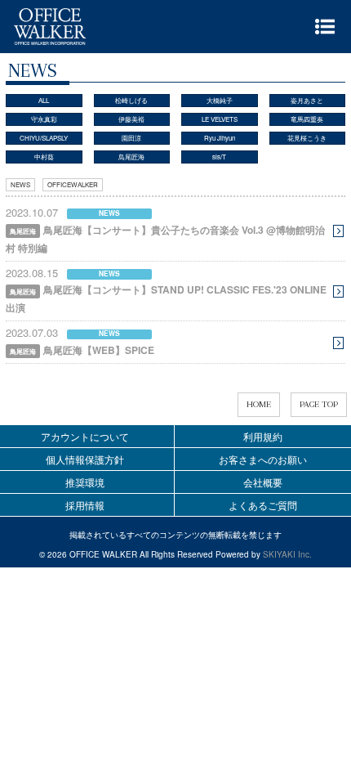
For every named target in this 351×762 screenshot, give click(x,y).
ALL (43, 100)
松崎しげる (131, 100)
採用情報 (84, 505)
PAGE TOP (319, 404)
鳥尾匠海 (131, 156)
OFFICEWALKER (72, 184)
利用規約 (262, 436)
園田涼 (131, 137)
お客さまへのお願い (263, 459)
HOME (259, 404)
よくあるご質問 (263, 505)
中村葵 (44, 156)
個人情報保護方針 (85, 459)
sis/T (219, 156)
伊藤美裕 (131, 118)
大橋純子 (220, 100)
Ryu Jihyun (219, 137)
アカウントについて (85, 436)
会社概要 (262, 482)
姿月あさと (307, 100)
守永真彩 (44, 118)
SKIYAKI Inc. (287, 554)
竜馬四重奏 (307, 118)
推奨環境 (84, 482)
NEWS (20, 184)
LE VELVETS (220, 118)
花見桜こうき (307, 137)
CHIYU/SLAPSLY (44, 137)
